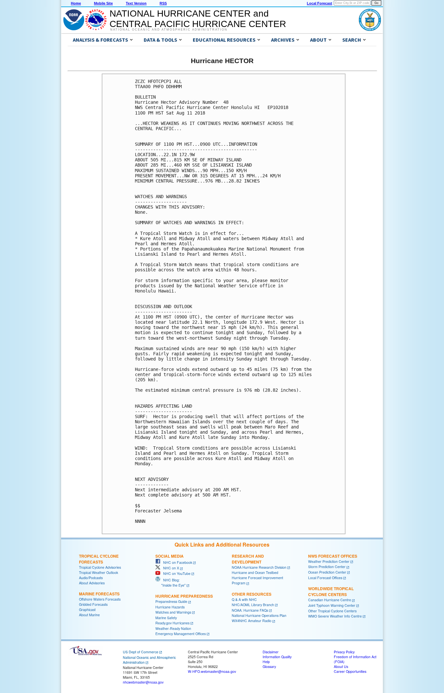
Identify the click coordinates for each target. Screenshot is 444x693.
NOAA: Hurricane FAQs (250, 610)
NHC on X (169, 567)
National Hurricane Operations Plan (259, 615)
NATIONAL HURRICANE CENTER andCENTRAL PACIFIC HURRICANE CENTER (198, 18)
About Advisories (92, 582)
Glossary (269, 666)
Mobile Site (103, 3)
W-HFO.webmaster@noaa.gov (212, 671)
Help (266, 661)
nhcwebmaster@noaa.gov (143, 682)
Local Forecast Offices (325, 577)
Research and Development (248, 559)
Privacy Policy (344, 651)
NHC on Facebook (176, 562)
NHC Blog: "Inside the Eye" (170, 583)
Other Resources (251, 594)
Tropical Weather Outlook (98, 572)
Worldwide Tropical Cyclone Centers (331, 591)
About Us (341, 666)
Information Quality (277, 656)
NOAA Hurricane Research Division (259, 567)
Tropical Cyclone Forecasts (99, 559)
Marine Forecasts (99, 594)
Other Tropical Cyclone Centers (332, 610)
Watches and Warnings (173, 612)
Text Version (136, 3)
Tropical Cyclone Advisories (100, 567)
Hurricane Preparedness (184, 596)
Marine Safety (166, 617)
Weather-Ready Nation (173, 628)
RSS (163, 3)
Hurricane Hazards (170, 607)
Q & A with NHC (244, 599)
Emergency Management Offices (180, 633)
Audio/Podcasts (91, 577)
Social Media (169, 556)
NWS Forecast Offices (332, 556)
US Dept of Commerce (140, 651)
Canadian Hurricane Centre (329, 599)
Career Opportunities (350, 671)
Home (76, 3)
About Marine (89, 614)
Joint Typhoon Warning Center (331, 605)
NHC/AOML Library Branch (253, 604)
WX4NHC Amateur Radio (251, 620)
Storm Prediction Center (327, 566)
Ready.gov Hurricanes (172, 622)
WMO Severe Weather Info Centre (335, 616)
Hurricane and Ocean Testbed (255, 572)
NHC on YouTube (175, 573)
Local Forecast (319, 3)
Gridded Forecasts (93, 604)
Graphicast (87, 609)
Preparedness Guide (171, 601)
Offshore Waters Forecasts (100, 599)
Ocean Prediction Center (327, 572)
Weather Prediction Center (328, 561)
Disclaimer (271, 651)
